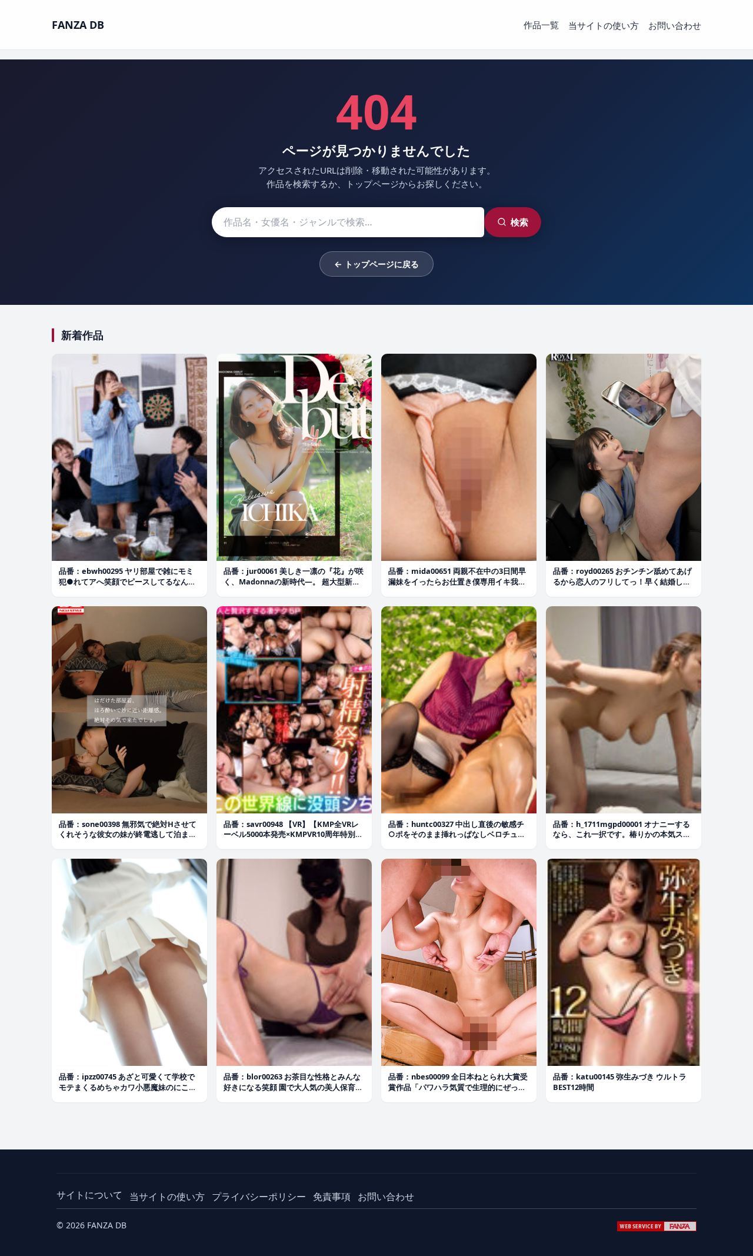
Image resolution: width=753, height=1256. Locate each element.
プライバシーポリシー (259, 1196)
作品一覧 (541, 25)
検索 (519, 222)
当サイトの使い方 (603, 25)
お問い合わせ (674, 25)
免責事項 (332, 1196)
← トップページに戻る (376, 264)
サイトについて (89, 1194)
